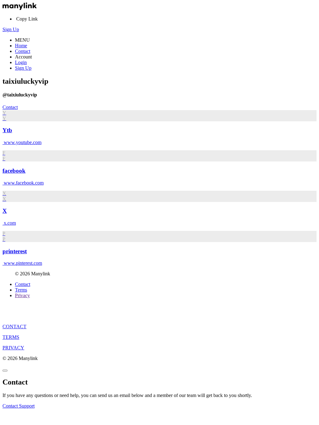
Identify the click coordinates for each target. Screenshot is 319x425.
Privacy (22, 295)
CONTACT (14, 326)
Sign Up (10, 29)
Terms (21, 289)
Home (21, 45)
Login (21, 62)
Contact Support (18, 406)
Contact (22, 51)
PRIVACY (13, 347)
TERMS (10, 337)
